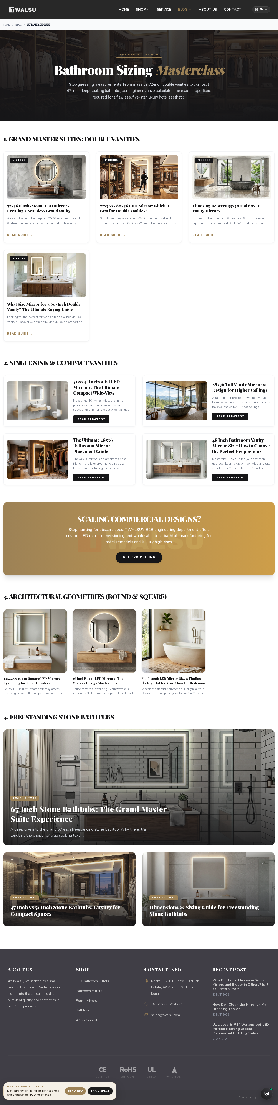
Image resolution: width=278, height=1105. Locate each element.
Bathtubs (83, 1010)
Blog (182, 9)
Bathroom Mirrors (89, 990)
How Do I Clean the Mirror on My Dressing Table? (239, 1006)
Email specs (100, 1090)
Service (164, 9)
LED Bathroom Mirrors (92, 981)
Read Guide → (20, 235)
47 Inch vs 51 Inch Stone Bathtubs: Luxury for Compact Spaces (65, 910)
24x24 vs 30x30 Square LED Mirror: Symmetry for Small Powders (31, 680)
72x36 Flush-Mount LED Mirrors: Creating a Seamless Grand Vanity (38, 208)
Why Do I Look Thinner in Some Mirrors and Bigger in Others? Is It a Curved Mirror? (240, 984)
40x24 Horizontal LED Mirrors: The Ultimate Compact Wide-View (96, 387)
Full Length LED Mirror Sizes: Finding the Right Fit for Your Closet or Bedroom (173, 680)
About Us (208, 9)
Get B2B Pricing (139, 557)
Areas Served (86, 1020)
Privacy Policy (247, 1097)
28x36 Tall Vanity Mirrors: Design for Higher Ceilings (240, 387)
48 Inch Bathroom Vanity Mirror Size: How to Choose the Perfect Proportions (241, 445)
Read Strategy (91, 419)
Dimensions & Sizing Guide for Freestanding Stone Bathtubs (204, 910)
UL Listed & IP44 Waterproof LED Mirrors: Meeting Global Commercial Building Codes (240, 1028)
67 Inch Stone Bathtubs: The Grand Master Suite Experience (88, 814)
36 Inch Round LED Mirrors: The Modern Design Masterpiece (98, 680)
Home (124, 9)
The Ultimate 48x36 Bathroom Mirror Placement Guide (93, 445)
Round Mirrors (86, 1000)
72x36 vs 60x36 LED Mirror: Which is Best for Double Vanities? (135, 208)
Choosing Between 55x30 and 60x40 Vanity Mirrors (226, 208)
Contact (233, 9)
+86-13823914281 (167, 1004)
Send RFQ (75, 1090)
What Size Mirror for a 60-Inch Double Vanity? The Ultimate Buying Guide (44, 307)
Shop (141, 9)
